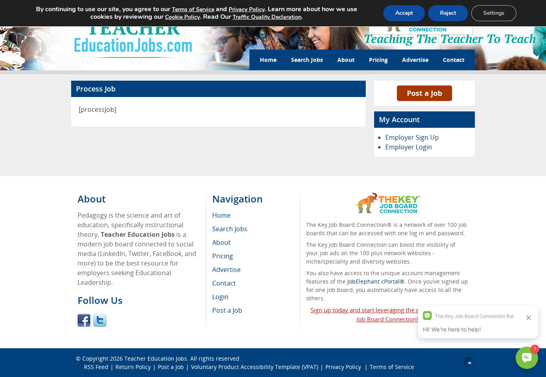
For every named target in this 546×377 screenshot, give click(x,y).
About (346, 59)
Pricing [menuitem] (222, 256)
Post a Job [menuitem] (227, 310)
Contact (453, 59)
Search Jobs (307, 59)
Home (268, 59)
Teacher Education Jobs (155, 358)
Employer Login (408, 147)
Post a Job (424, 93)
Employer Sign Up (412, 137)
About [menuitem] (221, 242)
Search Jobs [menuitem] (229, 228)
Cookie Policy (182, 17)
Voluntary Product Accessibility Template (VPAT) (254, 367)
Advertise (415, 59)
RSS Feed (96, 367)
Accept (404, 13)
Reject (448, 13)
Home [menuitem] (221, 215)
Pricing (378, 59)
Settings (493, 13)
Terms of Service (392, 367)
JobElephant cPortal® (376, 281)
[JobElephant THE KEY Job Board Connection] (387, 196)
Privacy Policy (344, 367)
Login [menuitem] (220, 296)
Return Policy (133, 367)
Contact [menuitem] (224, 283)
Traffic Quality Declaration (267, 17)
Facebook (84, 320)
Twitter (100, 320)
